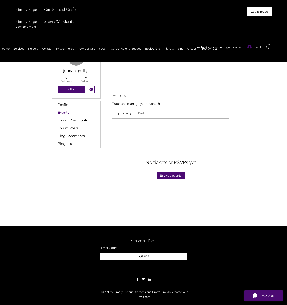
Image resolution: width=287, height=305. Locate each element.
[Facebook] (138, 279)
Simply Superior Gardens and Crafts (46, 9)
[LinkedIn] (149, 279)
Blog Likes (66, 144)
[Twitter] (143, 279)
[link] (123, 113)
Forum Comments (73, 120)
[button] (259, 11)
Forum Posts (68, 128)
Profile (63, 105)
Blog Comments (71, 136)
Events (63, 112)
